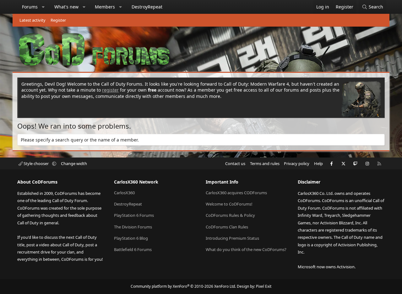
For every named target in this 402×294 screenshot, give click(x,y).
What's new (66, 7)
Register (58, 20)
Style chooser (36, 163)
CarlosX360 (124, 192)
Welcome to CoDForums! (229, 204)
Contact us (235, 163)
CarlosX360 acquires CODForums (236, 192)
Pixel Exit (263, 286)
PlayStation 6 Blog (131, 238)
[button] (43, 7)
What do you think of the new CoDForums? (246, 249)
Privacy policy (296, 163)
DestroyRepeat (147, 7)
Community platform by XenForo (183, 286)
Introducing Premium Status (232, 238)
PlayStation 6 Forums (134, 215)
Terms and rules (265, 163)
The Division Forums (133, 227)
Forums (30, 7)
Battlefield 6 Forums (133, 249)
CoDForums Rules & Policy (230, 215)
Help (318, 163)
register (110, 90)
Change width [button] (74, 163)
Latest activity (32, 20)
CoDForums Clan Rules (227, 227)
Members (105, 7)
